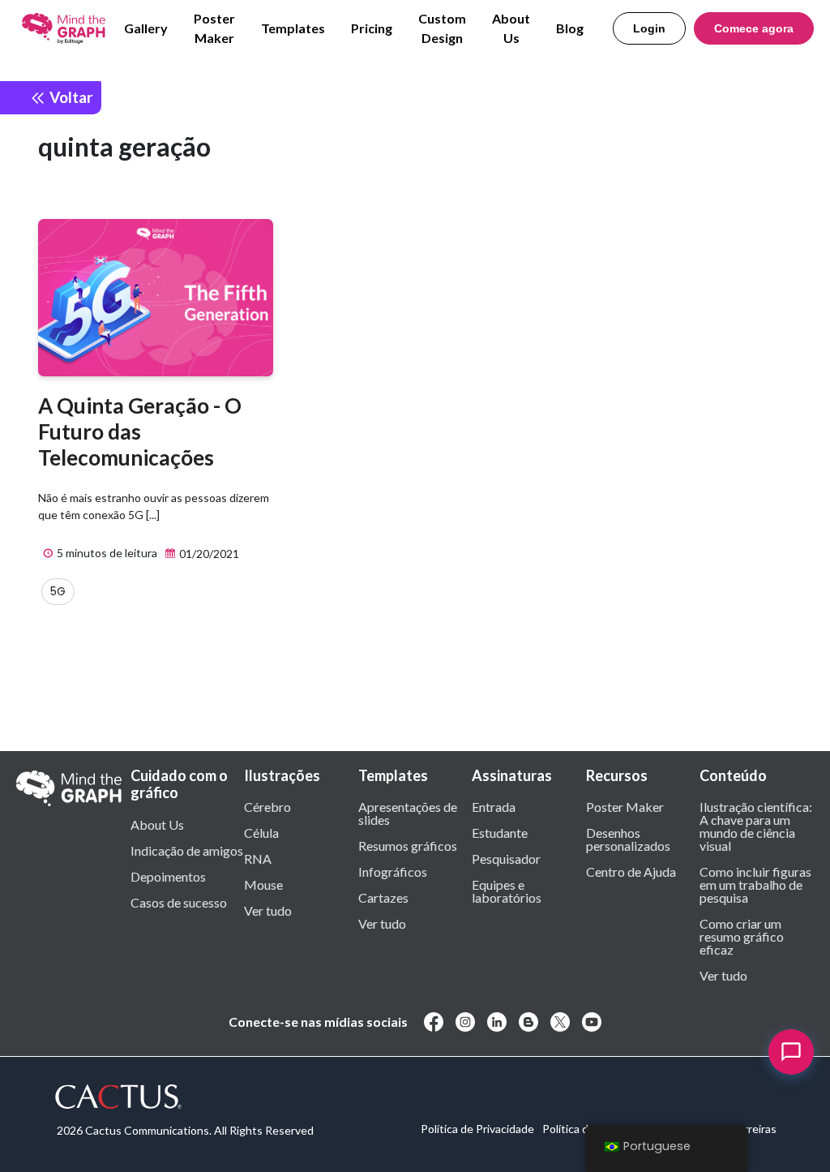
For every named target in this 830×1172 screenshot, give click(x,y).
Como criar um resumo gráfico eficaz (742, 936)
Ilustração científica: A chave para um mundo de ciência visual (756, 825)
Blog (570, 28)
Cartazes (383, 897)
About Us (511, 28)
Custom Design (442, 28)
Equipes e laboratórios (506, 890)
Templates (293, 28)
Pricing (371, 28)
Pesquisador (506, 858)
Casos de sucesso (178, 902)
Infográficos (392, 871)
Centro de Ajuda (631, 871)
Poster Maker (214, 28)
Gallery (146, 28)
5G (58, 591)
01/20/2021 (208, 553)
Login (649, 28)
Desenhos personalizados (628, 838)
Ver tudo (268, 910)
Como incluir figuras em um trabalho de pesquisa (755, 884)
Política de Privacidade (477, 1129)
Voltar (69, 97)
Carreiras (753, 1129)
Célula (261, 832)
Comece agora (754, 28)
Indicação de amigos (186, 850)
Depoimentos (168, 876)
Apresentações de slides (407, 812)
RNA (258, 858)
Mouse (263, 884)
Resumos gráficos (407, 845)
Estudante (500, 832)
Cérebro (267, 806)
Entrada (494, 806)
